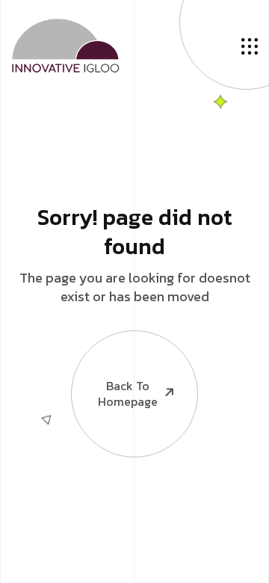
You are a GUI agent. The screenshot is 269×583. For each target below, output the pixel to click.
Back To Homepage (128, 393)
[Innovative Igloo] (65, 43)
